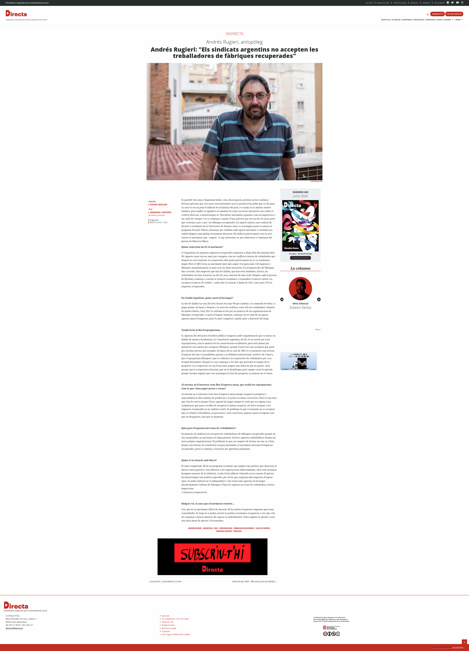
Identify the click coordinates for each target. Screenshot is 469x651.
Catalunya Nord (36, 20)
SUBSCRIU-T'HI (437, 14)
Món (45, 20)
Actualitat (396, 20)
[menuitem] (9, 19)
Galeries (447, 20)
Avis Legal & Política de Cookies (176, 634)
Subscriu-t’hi (167, 622)
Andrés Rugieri (195, 528)
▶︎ (319, 299)
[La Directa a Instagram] (462, 2)
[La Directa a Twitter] (452, 2)
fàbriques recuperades (244, 528)
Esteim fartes (300, 307)
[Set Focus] (428, 15)
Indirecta (235, 33)
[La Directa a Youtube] (457, 2)
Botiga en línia (383, 3)
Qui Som (369, 3)
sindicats (237, 531)
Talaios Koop (448, 647)
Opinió (439, 20)
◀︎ (282, 299)
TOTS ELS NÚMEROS (300, 258)
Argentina (208, 528)
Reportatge (407, 20)
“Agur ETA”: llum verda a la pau (166, 581)
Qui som (165, 616)
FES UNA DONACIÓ (454, 14)
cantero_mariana (157, 215)
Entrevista (430, 20)
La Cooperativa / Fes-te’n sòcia (175, 619)
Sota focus (385, 20)
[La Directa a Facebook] (448, 2)
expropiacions (225, 528)
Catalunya (9, 20)
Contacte (426, 3)
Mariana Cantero (160, 212)
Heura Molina (316, 181)
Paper (458, 20)
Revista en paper (169, 628)
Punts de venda (400, 3)
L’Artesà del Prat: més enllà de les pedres (253, 581)
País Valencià (19, 20)
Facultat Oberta (263, 528)
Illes (27, 20)
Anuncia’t (414, 3)
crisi (216, 528)
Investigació (419, 20)
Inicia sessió (439, 3)
